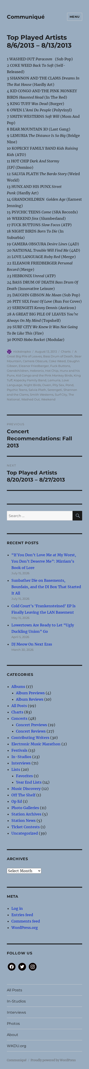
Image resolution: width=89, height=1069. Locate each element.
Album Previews (30, 693)
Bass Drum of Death (58, 356)
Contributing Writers (30, 737)
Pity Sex (58, 385)
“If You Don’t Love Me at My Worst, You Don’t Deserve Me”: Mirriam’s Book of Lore (43, 561)
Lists (15, 769)
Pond (69, 385)
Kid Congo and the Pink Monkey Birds (44, 375)
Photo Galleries (25, 807)
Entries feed (22, 915)
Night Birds (32, 385)
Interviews (21, 763)
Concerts (19, 718)
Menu (75, 16)
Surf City (61, 394)
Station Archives (26, 814)
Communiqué (26, 17)
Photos (13, 1023)
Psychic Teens (17, 390)
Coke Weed (57, 361)
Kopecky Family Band (30, 380)
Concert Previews (31, 725)
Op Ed (16, 801)
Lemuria (54, 380)
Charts (66, 351)
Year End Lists (29, 782)
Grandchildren (18, 370)
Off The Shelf (23, 795)
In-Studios (21, 756)
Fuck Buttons (60, 366)
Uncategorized (24, 833)
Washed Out (30, 399)
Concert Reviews (31, 731)
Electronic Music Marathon (35, 744)
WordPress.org (24, 927)
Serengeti (54, 390)
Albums (18, 686)
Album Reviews (29, 699)
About (12, 1035)
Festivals (19, 750)
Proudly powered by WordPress (53, 1060)
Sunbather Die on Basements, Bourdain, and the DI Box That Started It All (46, 586)
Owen (46, 385)
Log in (17, 908)
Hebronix (37, 370)
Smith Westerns (41, 394)
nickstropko (22, 351)
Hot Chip (51, 370)
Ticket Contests (25, 827)
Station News (23, 820)
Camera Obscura (35, 361)
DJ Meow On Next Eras (31, 644)
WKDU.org (16, 1046)
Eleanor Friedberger (34, 366)
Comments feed (25, 921)
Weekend (48, 399)
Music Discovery (26, 788)
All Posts (19, 705)
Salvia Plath (37, 390)
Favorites (24, 776)
